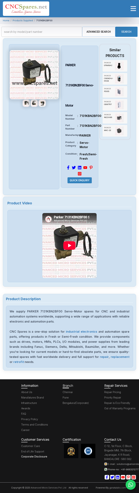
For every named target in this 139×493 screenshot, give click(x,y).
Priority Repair (112, 397)
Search (126, 31)
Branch (68, 385)
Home (6, 20)
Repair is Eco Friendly (117, 402)
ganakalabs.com (117, 487)
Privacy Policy (29, 419)
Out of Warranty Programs (120, 408)
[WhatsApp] (131, 485)
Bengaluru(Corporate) (76, 402)
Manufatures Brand (32, 397)
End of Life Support (32, 451)
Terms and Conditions (34, 424)
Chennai (68, 392)
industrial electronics (81, 331)
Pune (66, 397)
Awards (25, 408)
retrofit (18, 362)
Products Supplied (23, 20)
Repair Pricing (112, 392)
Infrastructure (29, 402)
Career (25, 429)
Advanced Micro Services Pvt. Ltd (48, 487)
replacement (120, 357)
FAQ (23, 413)
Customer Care (30, 446)
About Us (26, 392)
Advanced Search (99, 31)
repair (104, 357)
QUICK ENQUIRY (80, 180)
